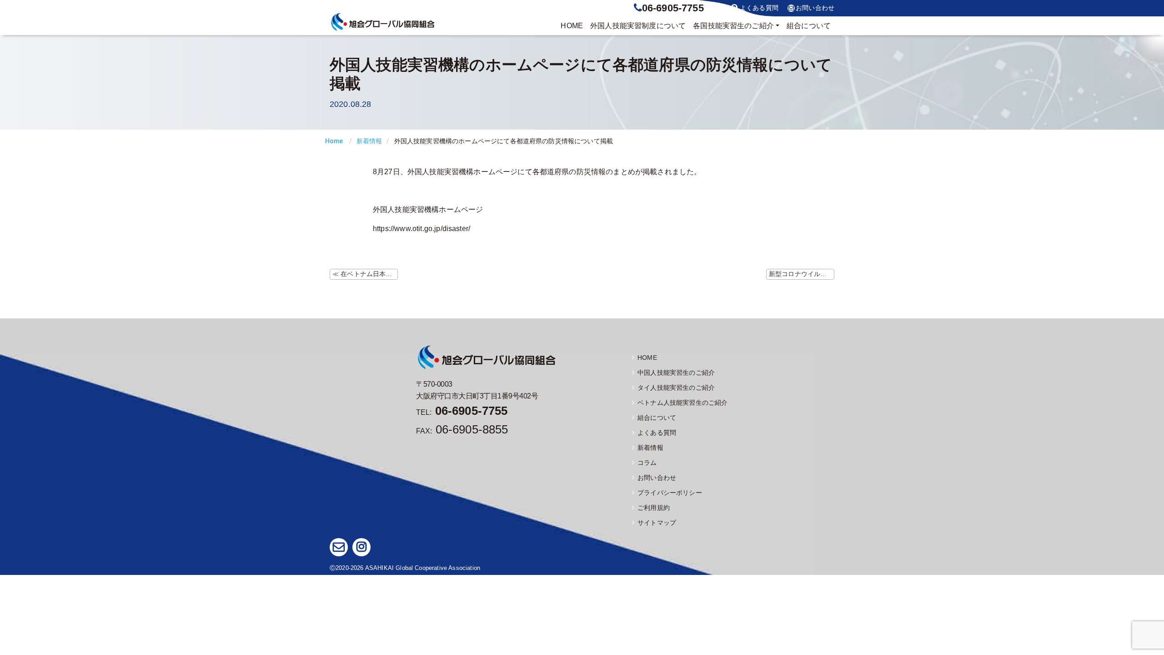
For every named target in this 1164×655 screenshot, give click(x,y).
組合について (809, 26)
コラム (647, 462)
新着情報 (369, 141)
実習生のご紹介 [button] (733, 26)
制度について (638, 26)
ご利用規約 (653, 507)
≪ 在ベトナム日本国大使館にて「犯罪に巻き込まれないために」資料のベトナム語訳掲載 (365, 273)
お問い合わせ (815, 8)
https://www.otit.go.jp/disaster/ (421, 228)
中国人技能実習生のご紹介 (676, 372)
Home (334, 141)
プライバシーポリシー (669, 492)
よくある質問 (759, 8)
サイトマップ (656, 522)
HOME (572, 26)
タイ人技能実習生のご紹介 (676, 387)
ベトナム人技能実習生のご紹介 (682, 402)
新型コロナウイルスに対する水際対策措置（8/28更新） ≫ (801, 273)
